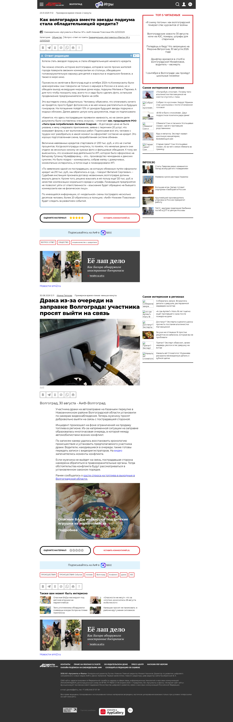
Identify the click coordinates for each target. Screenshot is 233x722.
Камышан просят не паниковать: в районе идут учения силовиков (120, 608)
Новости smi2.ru (50, 285)
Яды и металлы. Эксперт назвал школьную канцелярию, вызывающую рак (171, 136)
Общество (57, 37)
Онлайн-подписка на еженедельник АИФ (81, 668)
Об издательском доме (116, 664)
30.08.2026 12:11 (47, 295)
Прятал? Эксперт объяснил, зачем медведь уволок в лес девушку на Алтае (173, 345)
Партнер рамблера (87, 710)
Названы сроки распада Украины (171, 177)
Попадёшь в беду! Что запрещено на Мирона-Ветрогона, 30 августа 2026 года (167, 49)
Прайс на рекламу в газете (87, 664)
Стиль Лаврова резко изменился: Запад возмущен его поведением (171, 167)
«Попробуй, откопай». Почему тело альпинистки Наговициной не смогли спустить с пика (173, 94)
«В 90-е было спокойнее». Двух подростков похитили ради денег (173, 114)
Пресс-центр (137, 664)
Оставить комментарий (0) (117, 218)
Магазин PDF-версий (157, 664)
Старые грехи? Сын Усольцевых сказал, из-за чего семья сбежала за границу (174, 146)
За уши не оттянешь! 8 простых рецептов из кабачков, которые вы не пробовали (174, 334)
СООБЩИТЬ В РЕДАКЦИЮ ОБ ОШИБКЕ (122, 668)
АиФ (42, 387)
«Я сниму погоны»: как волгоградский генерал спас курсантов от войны (168, 23)
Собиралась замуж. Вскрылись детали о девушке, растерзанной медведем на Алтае (172, 303)
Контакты (65, 664)
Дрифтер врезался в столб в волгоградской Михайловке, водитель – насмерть (168, 62)
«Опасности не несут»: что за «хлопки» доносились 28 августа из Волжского (120, 600)
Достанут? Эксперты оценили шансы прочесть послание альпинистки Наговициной (174, 324)
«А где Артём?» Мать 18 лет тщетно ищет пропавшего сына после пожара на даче (173, 314)
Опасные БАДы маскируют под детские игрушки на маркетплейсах (93, 521)
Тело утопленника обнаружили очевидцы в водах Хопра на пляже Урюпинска (70, 610)
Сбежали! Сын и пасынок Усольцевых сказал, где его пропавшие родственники (174, 125)
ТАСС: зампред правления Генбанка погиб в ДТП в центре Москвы (173, 209)
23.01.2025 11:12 (46, 13)
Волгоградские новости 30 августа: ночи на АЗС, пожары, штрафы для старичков (168, 36)
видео (118, 450)
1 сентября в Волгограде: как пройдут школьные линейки (168, 74)
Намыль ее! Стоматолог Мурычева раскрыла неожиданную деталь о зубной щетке (173, 355)
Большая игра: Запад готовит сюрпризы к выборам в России (170, 188)
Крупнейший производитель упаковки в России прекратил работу (170, 200)
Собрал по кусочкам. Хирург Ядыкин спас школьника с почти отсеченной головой (174, 105)
